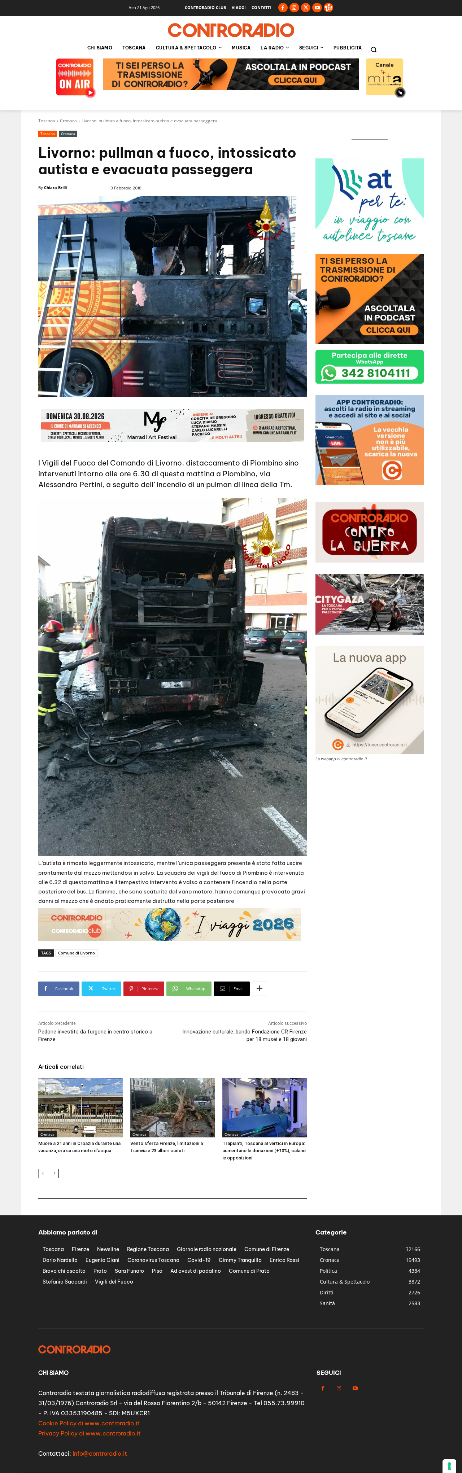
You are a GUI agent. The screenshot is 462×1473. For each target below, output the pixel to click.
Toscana (46, 121)
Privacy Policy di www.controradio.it (89, 1433)
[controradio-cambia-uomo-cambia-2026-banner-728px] (231, 88)
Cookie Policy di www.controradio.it (89, 1423)
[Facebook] (283, 8)
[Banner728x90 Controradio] (169, 938)
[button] (373, 49)
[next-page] (54, 1173)
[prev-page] (42, 1173)
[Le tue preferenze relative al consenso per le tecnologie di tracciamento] (449, 1466)
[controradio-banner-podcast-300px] (369, 246)
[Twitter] (306, 8)
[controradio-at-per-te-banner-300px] (369, 341)
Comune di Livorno (76, 953)
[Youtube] (317, 8)
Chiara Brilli (55, 187)
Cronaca (68, 121)
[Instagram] (294, 8)
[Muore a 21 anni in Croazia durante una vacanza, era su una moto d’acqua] (80, 1107)
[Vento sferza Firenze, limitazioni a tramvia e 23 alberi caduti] (172, 1107)
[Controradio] (231, 30)
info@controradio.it (100, 1453)
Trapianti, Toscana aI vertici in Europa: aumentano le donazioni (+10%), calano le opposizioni (264, 1151)
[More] (259, 989)
